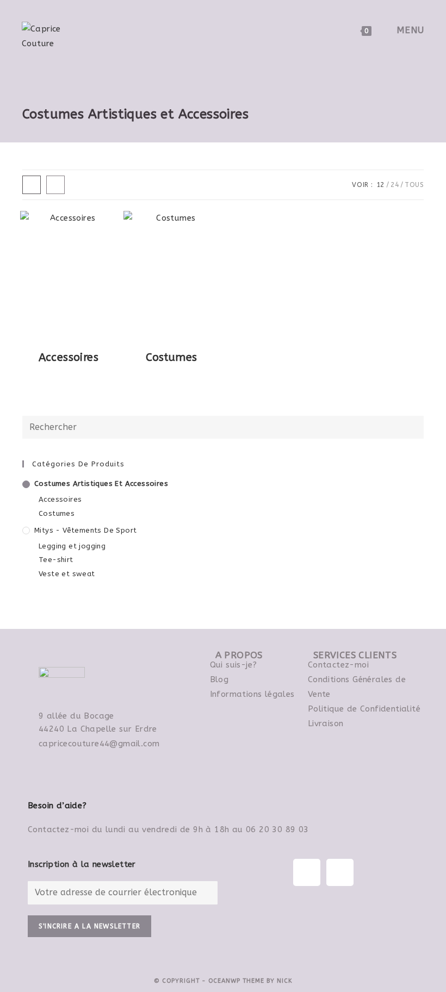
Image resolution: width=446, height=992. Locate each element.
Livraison (326, 723)
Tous (414, 185)
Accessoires (60, 499)
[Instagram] (340, 872)
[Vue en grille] (31, 185)
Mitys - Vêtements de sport (85, 530)
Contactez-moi (338, 665)
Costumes (57, 513)
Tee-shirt (56, 560)
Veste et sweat (67, 574)
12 (380, 185)
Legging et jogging (72, 546)
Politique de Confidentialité (364, 709)
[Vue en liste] (55, 185)
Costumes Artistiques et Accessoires (101, 483)
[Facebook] (306, 872)
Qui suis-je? (233, 665)
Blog (219, 679)
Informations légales (252, 694)
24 (395, 185)
